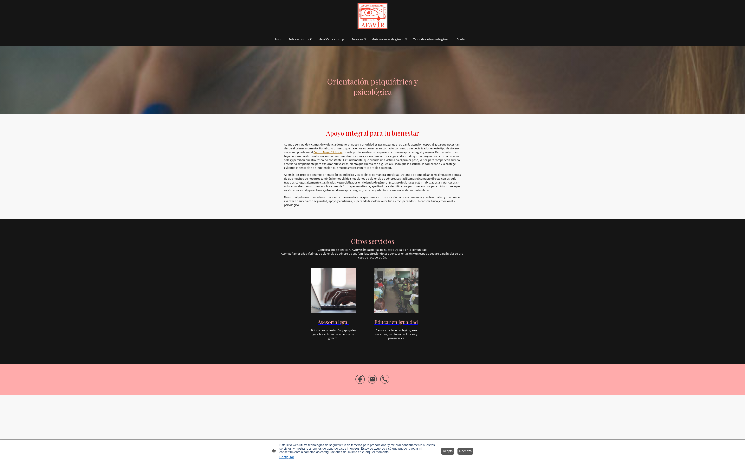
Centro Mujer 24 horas (328, 152)
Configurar (286, 457)
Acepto (448, 451)
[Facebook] (360, 379)
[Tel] (385, 379)
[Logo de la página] (372, 16)
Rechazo (465, 451)
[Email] (372, 379)
